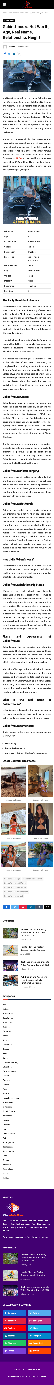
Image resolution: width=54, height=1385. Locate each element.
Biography (7, 1022)
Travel (5, 1173)
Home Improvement (11, 1098)
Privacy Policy (33, 1370)
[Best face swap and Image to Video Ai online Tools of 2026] (10, 965)
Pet (4, 1138)
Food (5, 1089)
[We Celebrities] (27, 4)
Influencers (9, 20)
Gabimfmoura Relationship (16, 892)
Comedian (7, 1044)
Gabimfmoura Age (12, 879)
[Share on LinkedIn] (14, 54)
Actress (6, 1040)
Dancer (6, 1049)
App (4, 1004)
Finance (6, 1080)
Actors (5, 1035)
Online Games (9, 1133)
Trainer (6, 1160)
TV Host (6, 1178)
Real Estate (8, 1147)
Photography (8, 1142)
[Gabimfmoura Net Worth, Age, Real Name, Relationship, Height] (27, 76)
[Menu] (4, 4)
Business (6, 1027)
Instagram (7, 1107)
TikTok (19, 158)
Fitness (6, 1084)
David (13, 47)
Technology (8, 1169)
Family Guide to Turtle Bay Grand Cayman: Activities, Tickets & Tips (33, 932)
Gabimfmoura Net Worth (15, 883)
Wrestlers (7, 1164)
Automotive (8, 1013)
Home (5, 13)
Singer (5, 1058)
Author (6, 1009)
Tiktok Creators (9, 1111)
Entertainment (9, 1071)
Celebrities (7, 1031)
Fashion (6, 1075)
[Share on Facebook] (5, 54)
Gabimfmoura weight (13, 896)
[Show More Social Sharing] (19, 54)
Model (5, 1053)
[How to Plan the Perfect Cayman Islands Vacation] (10, 950)
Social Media (8, 1151)
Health (6, 1093)
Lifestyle (6, 1124)
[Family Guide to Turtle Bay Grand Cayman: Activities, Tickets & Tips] (10, 933)
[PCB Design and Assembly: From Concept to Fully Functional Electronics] (10, 980)
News (5, 1129)
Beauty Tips (8, 1018)
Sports (5, 1155)
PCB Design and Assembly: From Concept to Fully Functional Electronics (33, 980)
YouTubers (7, 1115)
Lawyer (6, 1120)
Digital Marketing (10, 1062)
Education (7, 1067)
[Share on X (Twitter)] (9, 54)
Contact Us (19, 1370)
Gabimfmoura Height (32, 879)
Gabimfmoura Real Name (15, 887)
